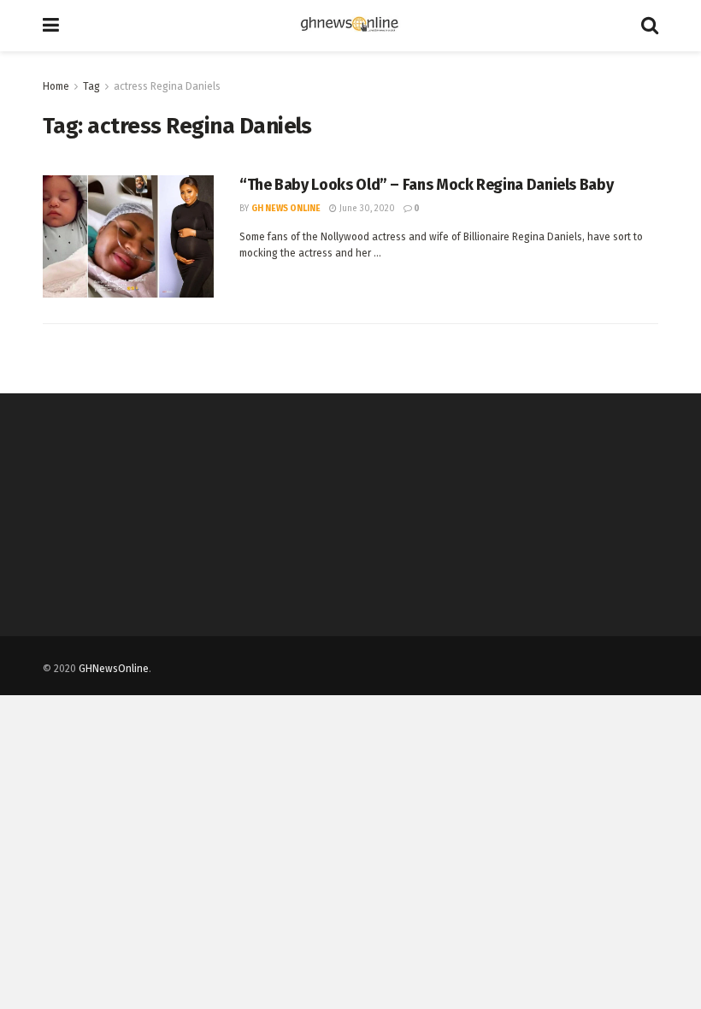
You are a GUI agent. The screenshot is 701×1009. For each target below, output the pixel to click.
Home (56, 86)
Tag (91, 86)
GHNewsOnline (114, 669)
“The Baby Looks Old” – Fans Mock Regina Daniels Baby (426, 184)
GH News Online (286, 209)
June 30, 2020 (366, 209)
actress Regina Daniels (167, 86)
